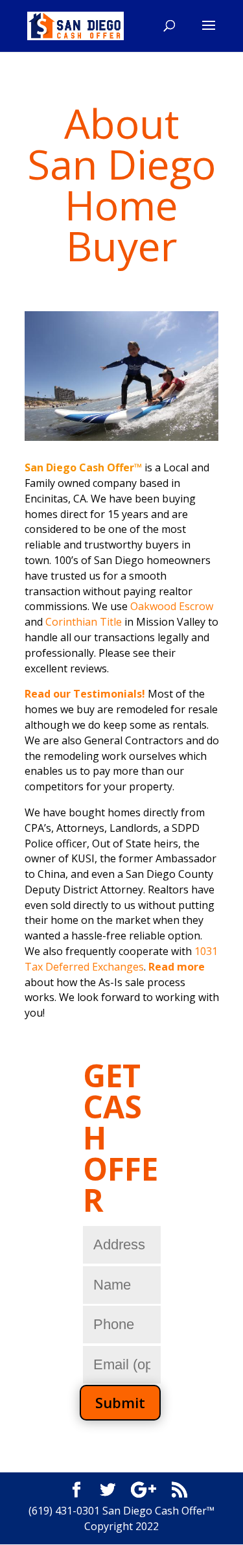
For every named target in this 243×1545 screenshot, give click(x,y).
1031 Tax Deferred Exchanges (121, 959)
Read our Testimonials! (86, 694)
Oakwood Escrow (171, 606)
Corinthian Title (83, 622)
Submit (120, 1402)
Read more (176, 967)
